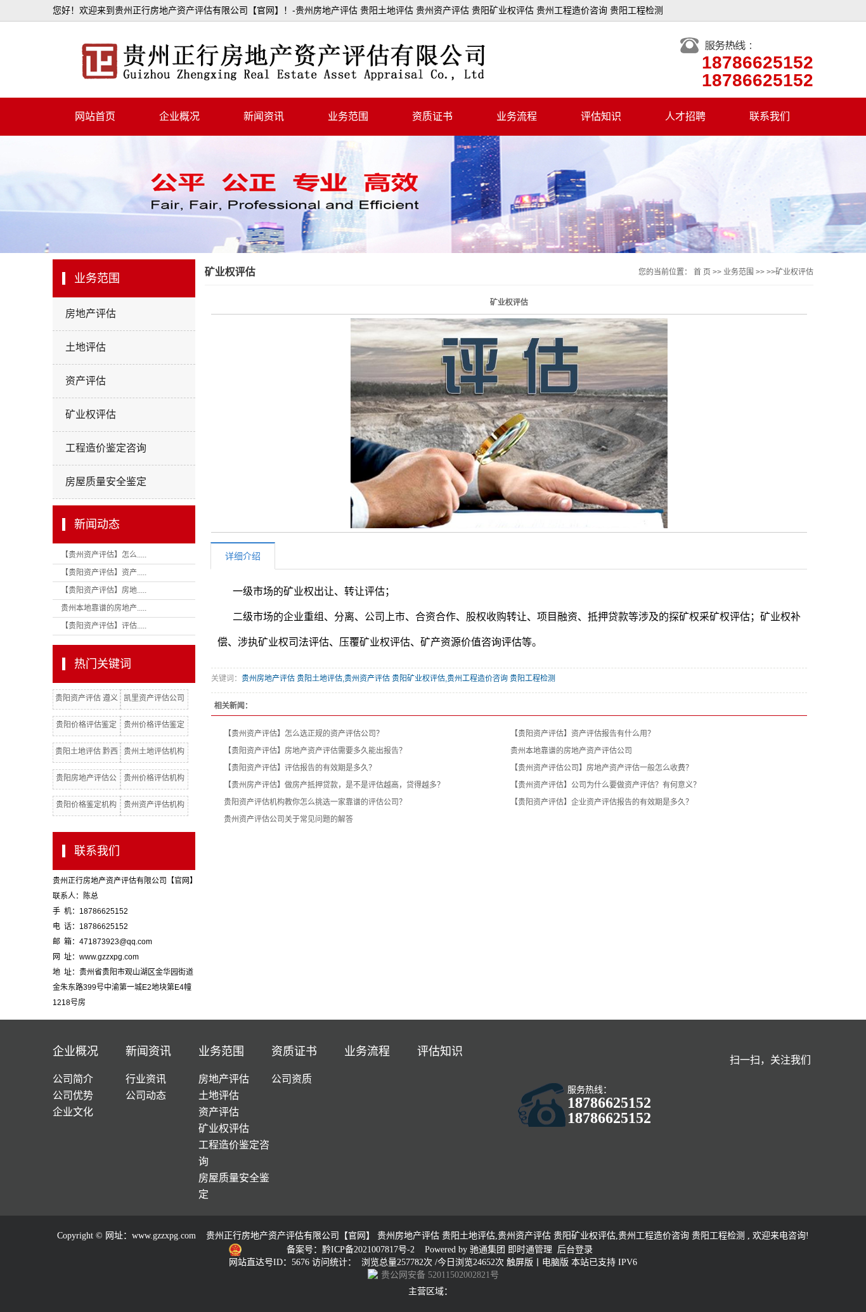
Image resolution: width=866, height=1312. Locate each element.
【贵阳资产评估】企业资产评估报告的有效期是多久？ (601, 802)
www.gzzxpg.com (164, 1235)
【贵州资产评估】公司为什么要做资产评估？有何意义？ (605, 785)
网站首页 (95, 116)
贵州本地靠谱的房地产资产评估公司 (571, 750)
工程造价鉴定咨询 (105, 448)
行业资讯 (146, 1079)
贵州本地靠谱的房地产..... (103, 608)
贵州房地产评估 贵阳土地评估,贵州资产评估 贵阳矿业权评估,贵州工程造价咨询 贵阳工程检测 (398, 678)
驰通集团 (489, 1249)
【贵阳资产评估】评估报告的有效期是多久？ (300, 767)
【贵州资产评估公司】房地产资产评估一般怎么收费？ (601, 767)
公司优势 (73, 1095)
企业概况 (179, 116)
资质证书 (432, 116)
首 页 (702, 272)
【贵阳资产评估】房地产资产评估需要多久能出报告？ (315, 750)
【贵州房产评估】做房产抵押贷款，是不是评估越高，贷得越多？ (334, 785)
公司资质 (291, 1079)
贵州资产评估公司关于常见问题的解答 (288, 819)
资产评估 (85, 380)
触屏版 (520, 1262)
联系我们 (769, 116)
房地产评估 (90, 313)
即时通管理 (530, 1249)
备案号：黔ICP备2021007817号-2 (352, 1249)
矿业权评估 (90, 414)
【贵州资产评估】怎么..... (103, 554)
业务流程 (516, 116)
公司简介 (73, 1079)
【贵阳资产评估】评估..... (103, 625)
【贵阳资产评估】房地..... (103, 590)
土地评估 (85, 347)
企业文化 (73, 1112)
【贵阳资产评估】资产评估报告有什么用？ (582, 733)
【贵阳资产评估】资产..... (103, 572)
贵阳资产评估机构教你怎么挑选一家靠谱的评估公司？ (315, 802)
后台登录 (575, 1249)
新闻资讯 (263, 116)
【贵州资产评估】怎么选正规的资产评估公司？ (304, 733)
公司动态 (146, 1095)
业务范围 (348, 116)
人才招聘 (685, 116)
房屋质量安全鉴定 (105, 481)
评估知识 (601, 116)
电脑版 (555, 1262)
